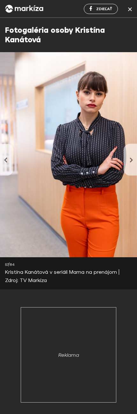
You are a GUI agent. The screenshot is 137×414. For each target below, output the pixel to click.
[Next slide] (130, 160)
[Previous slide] (6, 160)
